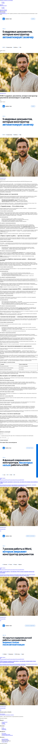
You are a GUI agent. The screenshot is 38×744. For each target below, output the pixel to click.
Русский (1, 12)
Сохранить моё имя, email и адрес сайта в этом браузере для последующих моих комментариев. (17, 435)
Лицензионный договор (6, 734)
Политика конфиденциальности (7, 735)
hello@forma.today (5, 739)
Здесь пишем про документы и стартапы (7, 714)
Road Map (3, 723)
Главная (1, 13)
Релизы (3, 8)
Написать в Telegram (3, 9)
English (4, 12)
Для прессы (4, 728)
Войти (1, 5)
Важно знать (5, 13)
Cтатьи (3, 2)
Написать (1, 4)
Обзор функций (4, 722)
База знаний (4, 733)
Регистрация (4, 5)
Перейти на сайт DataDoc (8, 0)
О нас (3, 727)
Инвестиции (4, 729)
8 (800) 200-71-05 (5, 741)
